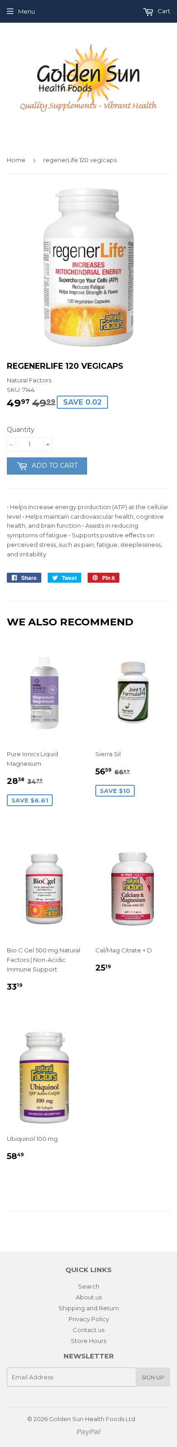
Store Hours (88, 1340)
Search (88, 1286)
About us (89, 1297)
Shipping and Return (89, 1308)
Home (16, 160)
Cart (163, 11)
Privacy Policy (89, 1319)
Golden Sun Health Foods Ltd (92, 1418)
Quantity (20, 430)
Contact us (88, 1329)
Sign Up (153, 1377)
